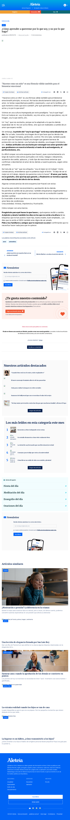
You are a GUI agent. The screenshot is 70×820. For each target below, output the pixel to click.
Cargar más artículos (35, 410)
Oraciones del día (13, 505)
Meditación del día (14, 492)
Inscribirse (8, 285)
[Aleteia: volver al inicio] (35, 4)
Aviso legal (43, 814)
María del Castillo (24, 35)
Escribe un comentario (35, 347)
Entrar (40, 340)
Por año (47, 782)
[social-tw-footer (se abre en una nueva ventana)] (37, 808)
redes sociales (8, 652)
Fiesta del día (11, 486)
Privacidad (59, 814)
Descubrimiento (11, 789)
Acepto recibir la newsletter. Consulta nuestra (26, 280)
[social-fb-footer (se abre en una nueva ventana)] (33, 808)
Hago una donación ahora (14, 311)
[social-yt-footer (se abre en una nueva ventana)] (30, 808)
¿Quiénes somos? (34, 814)
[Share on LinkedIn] (57, 92)
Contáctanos (51, 814)
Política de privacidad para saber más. (37, 280)
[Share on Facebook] (54, 92)
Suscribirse (35, 797)
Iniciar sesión (35, 802)
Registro (14, 12)
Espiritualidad (11, 784)
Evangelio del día (13, 499)
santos (5, 621)
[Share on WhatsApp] (67, 92)
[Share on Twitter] (61, 92)
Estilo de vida (5, 21)
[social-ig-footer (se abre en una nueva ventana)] (40, 808)
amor (4, 241)
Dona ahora (34, 12)
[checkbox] (4, 280)
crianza (6, 570)
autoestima (12, 241)
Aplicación (29, 784)
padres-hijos (7, 686)
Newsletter (29, 782)
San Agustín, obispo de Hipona (41, 8)
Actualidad (10, 782)
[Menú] (11, 5)
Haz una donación (23, 814)
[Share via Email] (64, 92)
